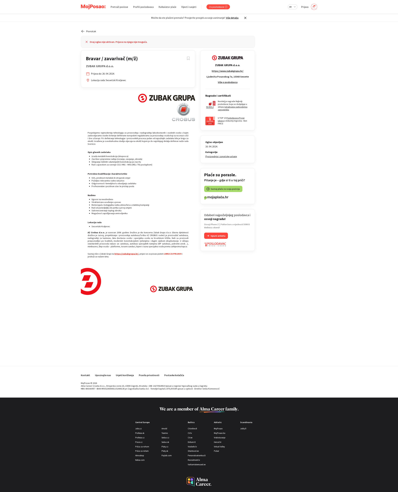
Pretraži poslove (119, 6)
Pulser (216, 451)
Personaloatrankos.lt (197, 455)
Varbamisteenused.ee (197, 464)
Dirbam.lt (192, 442)
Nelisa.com (140, 460)
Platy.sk (165, 451)
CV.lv (190, 433)
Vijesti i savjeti (188, 6)
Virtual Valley (219, 446)
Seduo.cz (165, 437)
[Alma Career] (199, 482)
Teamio (165, 433)
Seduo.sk (165, 442)
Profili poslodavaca (143, 6)
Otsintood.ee (193, 451)
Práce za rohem (142, 451)
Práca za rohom (142, 446)
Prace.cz (138, 442)
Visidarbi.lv (192, 446)
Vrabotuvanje (219, 437)
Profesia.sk (139, 433)
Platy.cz (165, 446)
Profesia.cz (139, 437)
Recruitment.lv (194, 460)
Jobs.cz (138, 428)
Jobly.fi (243, 428)
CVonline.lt (192, 428)
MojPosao (218, 428)
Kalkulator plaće (167, 6)
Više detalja (232, 17)
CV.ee (190, 437)
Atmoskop (139, 455)
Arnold (164, 428)
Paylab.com (167, 455)
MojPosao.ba (219, 433)
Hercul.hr (217, 442)
